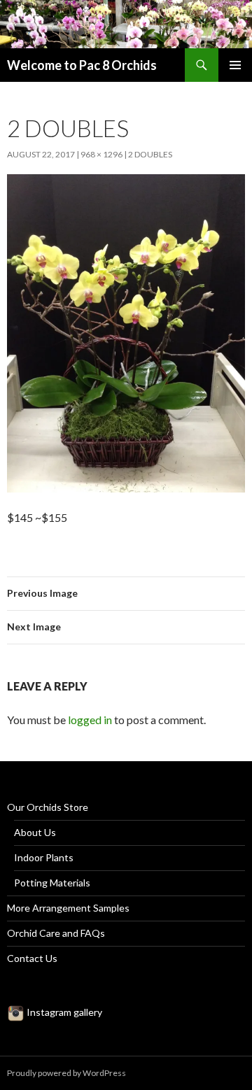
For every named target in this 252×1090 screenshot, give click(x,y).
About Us (35, 832)
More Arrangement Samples (68, 908)
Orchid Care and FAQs (56, 933)
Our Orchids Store (47, 807)
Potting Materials (52, 883)
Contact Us (32, 958)
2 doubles (150, 154)
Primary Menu (235, 65)
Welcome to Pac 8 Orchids (82, 65)
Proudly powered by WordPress (66, 1073)
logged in (90, 719)
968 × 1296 (101, 154)
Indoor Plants (44, 857)
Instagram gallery (63, 1012)
